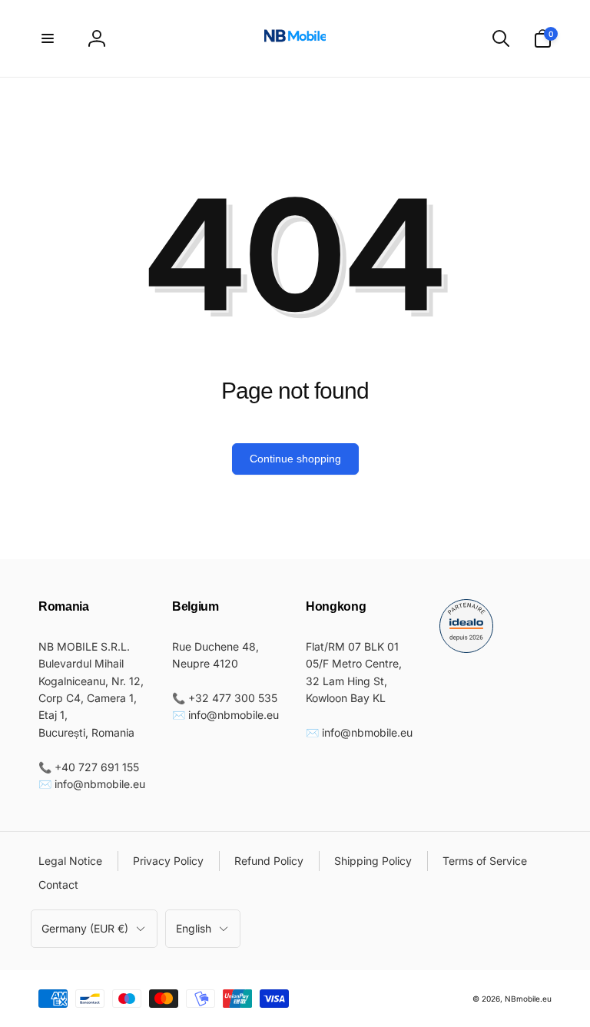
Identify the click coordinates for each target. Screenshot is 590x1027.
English (193, 928)
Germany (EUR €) (84, 928)
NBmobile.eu (528, 998)
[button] (48, 38)
